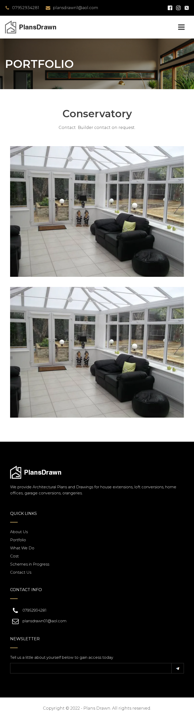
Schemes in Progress (29, 564)
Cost (14, 556)
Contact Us (20, 572)
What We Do (22, 548)
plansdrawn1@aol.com (75, 7)
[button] (177, 668)
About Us (19, 531)
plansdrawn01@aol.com (44, 620)
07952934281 (25, 7)
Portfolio (18, 539)
